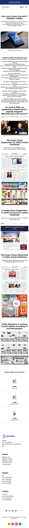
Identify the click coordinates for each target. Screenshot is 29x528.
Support (5, 473)
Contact (5, 491)
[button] (2, 41)
